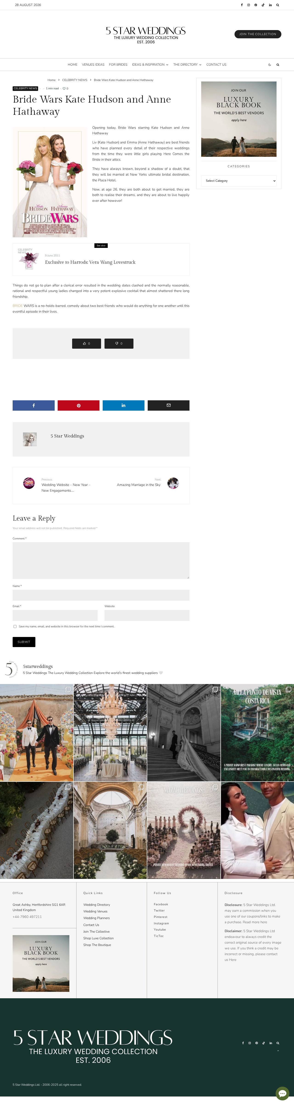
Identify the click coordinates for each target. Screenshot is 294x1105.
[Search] (277, 5)
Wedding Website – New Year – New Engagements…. (66, 485)
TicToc (159, 936)
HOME (72, 64)
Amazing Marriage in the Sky (139, 482)
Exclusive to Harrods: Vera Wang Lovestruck (90, 262)
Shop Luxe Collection (98, 938)
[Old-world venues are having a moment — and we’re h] (110, 830)
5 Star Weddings (67, 436)
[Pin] (79, 405)
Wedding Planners (96, 918)
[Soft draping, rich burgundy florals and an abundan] (36, 830)
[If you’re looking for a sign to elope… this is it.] (183, 732)
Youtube (160, 930)
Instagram (161, 923)
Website (110, 606)
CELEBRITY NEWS (25, 88)
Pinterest (160, 917)
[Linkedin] (270, 5)
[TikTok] (263, 5)
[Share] (34, 405)
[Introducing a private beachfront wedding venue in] (183, 830)
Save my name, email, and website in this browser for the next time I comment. (66, 626)
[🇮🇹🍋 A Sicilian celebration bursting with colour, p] (36, 732)
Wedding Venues (95, 911)
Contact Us (91, 925)
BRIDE (18, 305)
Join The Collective (96, 931)
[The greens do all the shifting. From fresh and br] (110, 732)
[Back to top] (278, 1050)
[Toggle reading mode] (269, 65)
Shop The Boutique (97, 945)
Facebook (161, 904)
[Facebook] (242, 5)
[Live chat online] (282, 1093)
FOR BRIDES (118, 64)
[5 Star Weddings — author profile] (30, 439)
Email (17, 606)
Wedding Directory (96, 905)
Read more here (255, 922)
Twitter (159, 911)
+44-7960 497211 (27, 916)
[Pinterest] (255, 5)
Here (232, 959)
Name (17, 586)
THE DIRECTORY (185, 64)
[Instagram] (248, 5)
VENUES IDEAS (93, 64)
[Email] (169, 405)
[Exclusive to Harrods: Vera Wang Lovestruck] (28, 259)
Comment (19, 538)
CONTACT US (216, 64)
